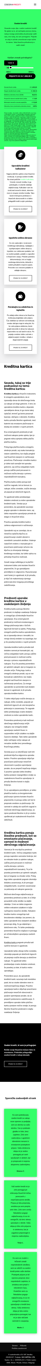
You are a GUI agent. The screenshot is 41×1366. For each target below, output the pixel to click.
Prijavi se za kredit (20, 208)
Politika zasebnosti (19, 1348)
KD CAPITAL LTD (28, 1357)
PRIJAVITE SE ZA (20, 76)
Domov (15, 1345)
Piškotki (23, 1345)
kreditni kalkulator (26, 179)
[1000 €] (10, 67)
